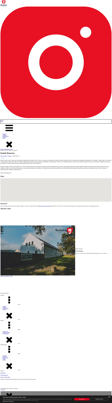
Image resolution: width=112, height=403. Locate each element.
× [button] (110, 396)
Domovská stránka (3, 156)
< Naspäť (2, 158)
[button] (56, 121)
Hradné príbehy (6, 136)
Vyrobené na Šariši (6, 332)
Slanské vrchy (5, 331)
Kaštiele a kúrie (3, 149)
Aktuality (4, 134)
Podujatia (4, 137)
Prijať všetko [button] (82, 399)
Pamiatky (4, 135)
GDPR (4, 358)
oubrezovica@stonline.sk (45, 206)
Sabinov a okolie (9, 149)
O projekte (5, 355)
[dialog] (56, 399)
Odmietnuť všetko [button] (99, 399)
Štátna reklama (5, 357)
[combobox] (109, 396)
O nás (4, 138)
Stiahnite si (5, 356)
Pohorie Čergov (6, 333)
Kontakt (4, 359)
